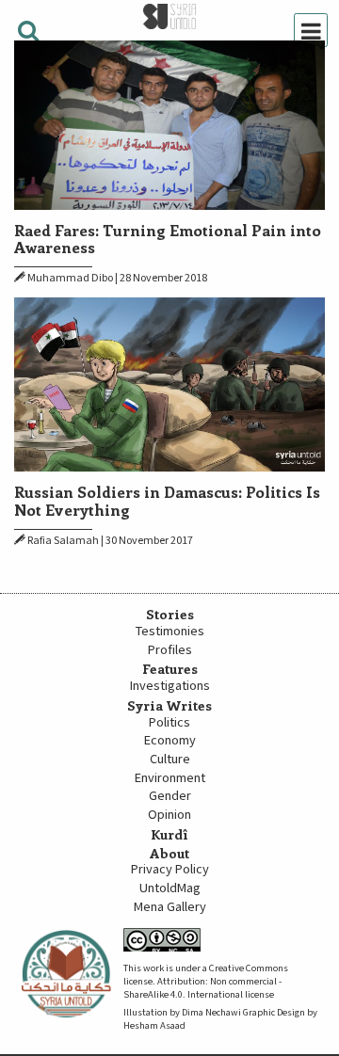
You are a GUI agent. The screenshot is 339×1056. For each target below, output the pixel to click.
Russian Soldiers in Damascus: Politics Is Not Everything (167, 500)
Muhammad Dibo (70, 278)
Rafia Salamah (63, 541)
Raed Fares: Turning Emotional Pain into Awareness (167, 238)
